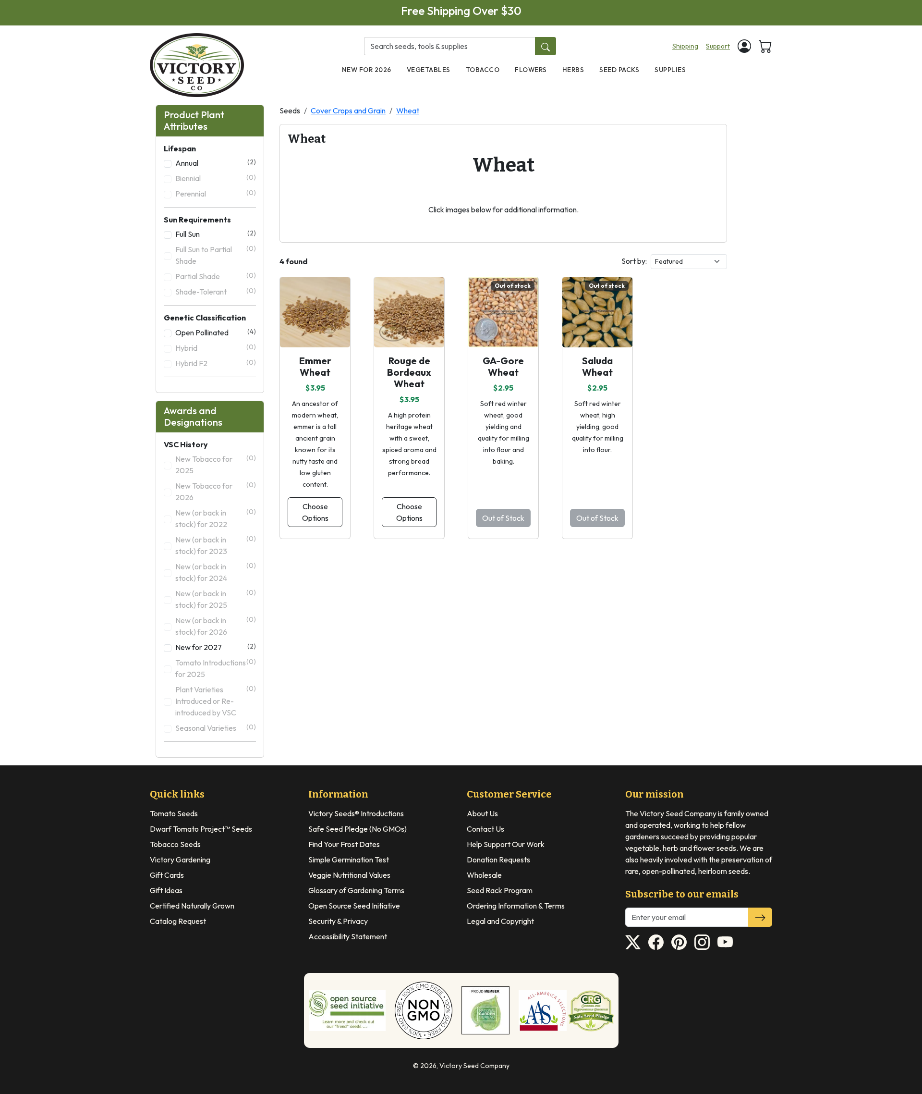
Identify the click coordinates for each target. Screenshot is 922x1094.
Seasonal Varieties (215, 728)
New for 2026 (366, 69)
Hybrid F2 (215, 363)
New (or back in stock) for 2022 (215, 518)
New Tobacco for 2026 (215, 491)
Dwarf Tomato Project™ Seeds (201, 829)
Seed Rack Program (500, 890)
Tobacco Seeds (175, 844)
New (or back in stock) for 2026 (215, 626)
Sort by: (634, 261)
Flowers (531, 69)
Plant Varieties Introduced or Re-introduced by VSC (215, 700)
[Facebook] (656, 942)
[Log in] (744, 46)
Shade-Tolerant (215, 291)
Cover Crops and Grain (348, 110)
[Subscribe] (760, 917)
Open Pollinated (215, 332)
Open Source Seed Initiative (354, 905)
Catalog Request (178, 921)
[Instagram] (702, 942)
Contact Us (485, 829)
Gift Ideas (166, 890)
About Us (482, 813)
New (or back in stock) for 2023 (215, 545)
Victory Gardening (180, 859)
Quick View (315, 325)
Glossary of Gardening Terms (356, 890)
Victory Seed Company (474, 1065)
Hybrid (215, 348)
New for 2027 (215, 647)
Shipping (685, 46)
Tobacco (483, 69)
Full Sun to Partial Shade (215, 255)
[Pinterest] (679, 942)
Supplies (670, 69)
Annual (215, 163)
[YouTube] (725, 942)
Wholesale (484, 875)
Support (718, 46)
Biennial (215, 178)
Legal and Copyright (500, 921)
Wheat (407, 110)
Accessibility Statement (347, 936)
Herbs (573, 69)
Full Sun (215, 234)
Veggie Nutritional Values (349, 875)
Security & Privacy (338, 921)
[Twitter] (633, 942)
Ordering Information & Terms (516, 905)
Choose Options (315, 512)
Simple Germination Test (348, 859)
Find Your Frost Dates (344, 844)
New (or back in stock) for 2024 (215, 572)
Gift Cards (167, 875)
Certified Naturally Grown (192, 905)
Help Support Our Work (506, 844)
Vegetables (428, 69)
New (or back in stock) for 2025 (215, 599)
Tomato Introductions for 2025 (215, 668)
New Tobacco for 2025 (215, 464)
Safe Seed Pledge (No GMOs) (357, 829)
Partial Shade (215, 276)
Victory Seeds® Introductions (356, 813)
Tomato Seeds (174, 813)
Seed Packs (619, 69)
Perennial (215, 193)
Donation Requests (498, 859)
